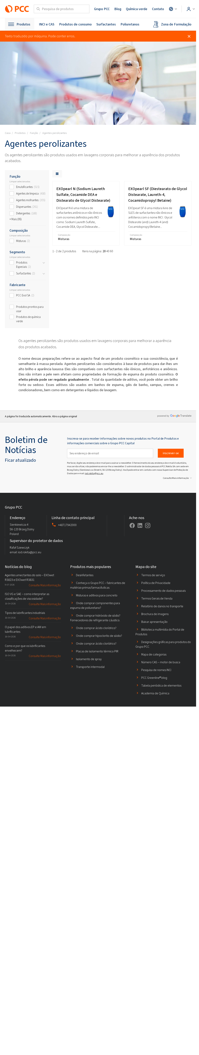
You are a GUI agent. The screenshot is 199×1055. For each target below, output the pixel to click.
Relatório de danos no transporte (162, 606)
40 (107, 251)
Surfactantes (106, 24)
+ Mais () (16, 219)
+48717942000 (67, 525)
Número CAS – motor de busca (160, 662)
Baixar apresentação (154, 622)
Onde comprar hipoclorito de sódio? (99, 636)
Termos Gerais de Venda (156, 598)
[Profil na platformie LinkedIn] (140, 525)
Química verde (136, 9)
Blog (117, 9)
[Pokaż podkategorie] (43, 262)
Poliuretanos (129, 24)
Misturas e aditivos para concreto (96, 595)
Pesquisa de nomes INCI (156, 670)
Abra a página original (64, 416)
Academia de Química (155, 693)
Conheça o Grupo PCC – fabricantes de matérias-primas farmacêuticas (97, 585)
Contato (158, 9)
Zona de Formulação (176, 24)
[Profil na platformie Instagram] (148, 525)
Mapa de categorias (153, 654)
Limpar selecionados (20, 181)
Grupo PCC (102, 9)
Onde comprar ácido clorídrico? (96, 628)
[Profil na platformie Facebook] (132, 525)
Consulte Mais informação (176, 478)
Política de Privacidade (155, 583)
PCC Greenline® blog (154, 678)
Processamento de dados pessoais (163, 591)
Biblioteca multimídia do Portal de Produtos (159, 631)
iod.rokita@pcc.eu (94, 473)
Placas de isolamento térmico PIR (97, 651)
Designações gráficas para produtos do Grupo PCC (163, 644)
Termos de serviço (153, 575)
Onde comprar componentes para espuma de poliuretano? (95, 605)
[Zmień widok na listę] (57, 173)
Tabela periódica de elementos (161, 685)
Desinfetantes (84, 575)
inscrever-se (171, 453)
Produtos (23, 24)
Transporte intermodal (90, 667)
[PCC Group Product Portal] (17, 9)
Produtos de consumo (75, 24)
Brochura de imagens (154, 614)
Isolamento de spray (89, 659)
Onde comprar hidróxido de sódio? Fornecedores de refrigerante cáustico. (95, 617)
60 (111, 251)
